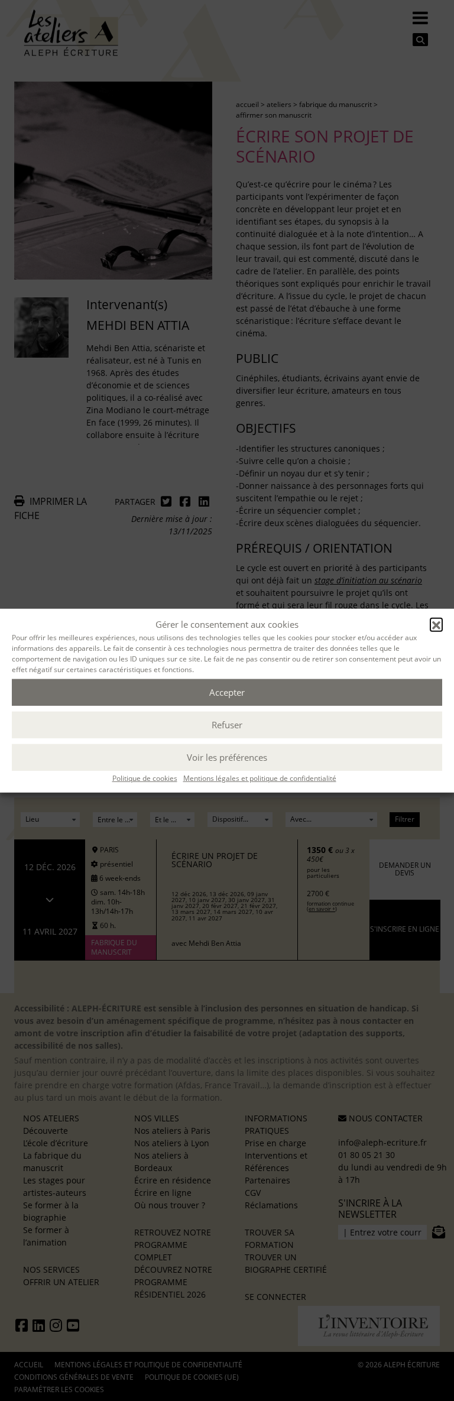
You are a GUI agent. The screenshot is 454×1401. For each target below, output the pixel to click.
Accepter (227, 692)
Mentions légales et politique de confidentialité (259, 778)
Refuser (227, 725)
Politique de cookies (144, 778)
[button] (436, 624)
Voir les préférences (227, 757)
